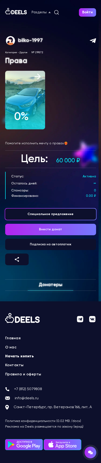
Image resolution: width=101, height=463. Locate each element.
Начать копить (19, 356)
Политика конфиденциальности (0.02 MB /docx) (43, 421)
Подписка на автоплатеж (50, 244)
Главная (13, 338)
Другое (23, 52)
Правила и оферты (23, 374)
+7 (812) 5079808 (28, 389)
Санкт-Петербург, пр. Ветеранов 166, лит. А (53, 407)
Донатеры (50, 285)
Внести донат (50, 229)
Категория (11, 52)
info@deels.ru (27, 398)
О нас (11, 347)
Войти (87, 12)
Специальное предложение (50, 214)
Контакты (14, 365)
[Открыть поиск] (56, 12)
